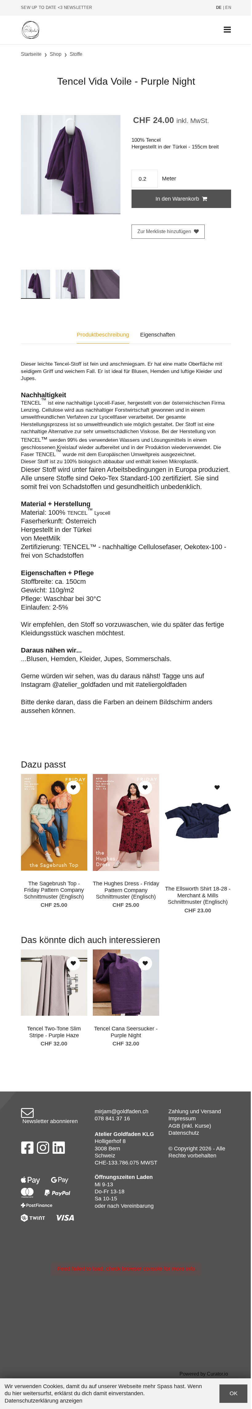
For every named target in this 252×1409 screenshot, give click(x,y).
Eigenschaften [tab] (157, 335)
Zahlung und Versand (194, 1111)
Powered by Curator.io (203, 1373)
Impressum (182, 1118)
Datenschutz (183, 1133)
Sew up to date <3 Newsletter (56, 8)
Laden (144, 1177)
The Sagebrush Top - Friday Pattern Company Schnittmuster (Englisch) (54, 890)
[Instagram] (43, 1149)
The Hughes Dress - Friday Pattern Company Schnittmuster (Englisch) (126, 890)
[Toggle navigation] (227, 30)
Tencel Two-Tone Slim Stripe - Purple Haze (54, 1032)
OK (234, 1393)
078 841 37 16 (112, 1118)
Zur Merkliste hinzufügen (164, 231)
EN (228, 8)
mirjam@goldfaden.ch (121, 1111)
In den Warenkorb (177, 199)
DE (219, 8)
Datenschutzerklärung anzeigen (43, 1401)
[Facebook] (27, 1149)
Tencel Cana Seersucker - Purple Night (126, 1032)
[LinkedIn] (59, 1149)
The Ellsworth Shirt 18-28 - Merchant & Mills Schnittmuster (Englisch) (197, 895)
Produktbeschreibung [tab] (103, 335)
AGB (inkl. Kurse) (189, 1126)
